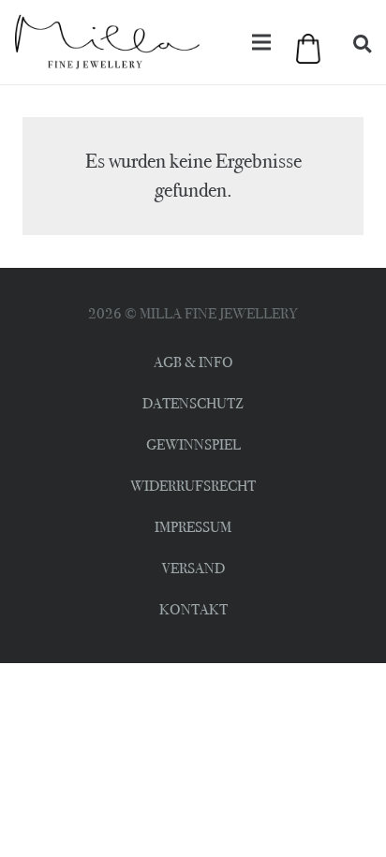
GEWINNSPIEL (193, 444)
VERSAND (193, 568)
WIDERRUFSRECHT (193, 486)
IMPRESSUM (193, 527)
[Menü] (262, 42)
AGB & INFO (193, 362)
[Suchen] (362, 45)
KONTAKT (193, 609)
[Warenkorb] (302, 50)
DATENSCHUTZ (193, 403)
